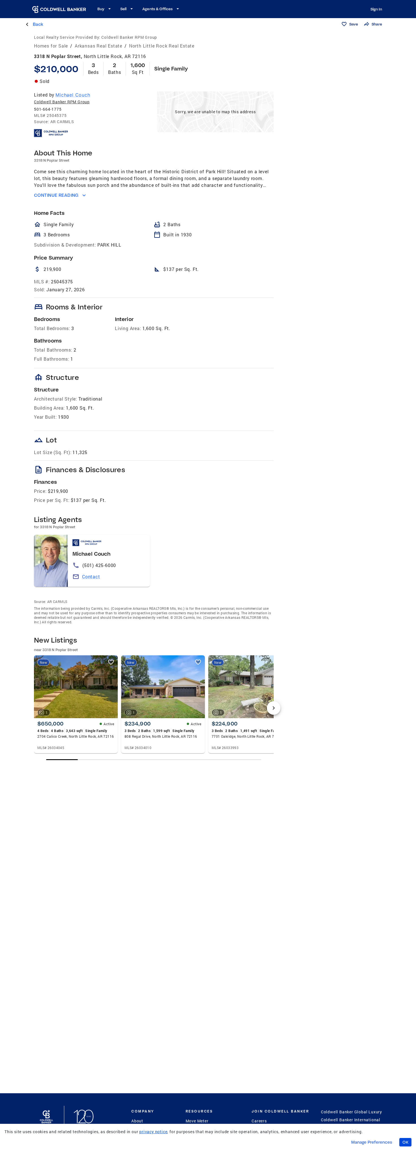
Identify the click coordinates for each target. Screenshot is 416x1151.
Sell (123, 9)
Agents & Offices (157, 9)
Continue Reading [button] (56, 195)
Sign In (376, 9)
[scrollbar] (153, 759)
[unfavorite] (111, 662)
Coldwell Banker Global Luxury (351, 1111)
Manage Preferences (371, 1142)
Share (377, 24)
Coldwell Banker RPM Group (62, 101)
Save (353, 24)
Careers (259, 1121)
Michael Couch (72, 95)
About (137, 1121)
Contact (91, 576)
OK (405, 1142)
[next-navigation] (273, 708)
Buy (100, 9)
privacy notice (153, 1131)
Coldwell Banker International (350, 1119)
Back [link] (38, 24)
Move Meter (197, 1121)
